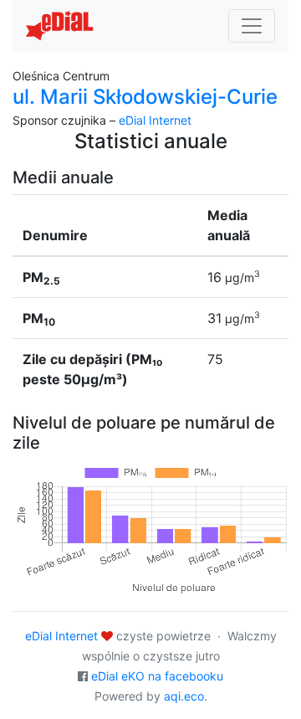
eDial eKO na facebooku (157, 676)
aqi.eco (184, 696)
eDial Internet (155, 120)
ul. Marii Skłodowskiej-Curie (145, 97)
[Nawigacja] (251, 26)
